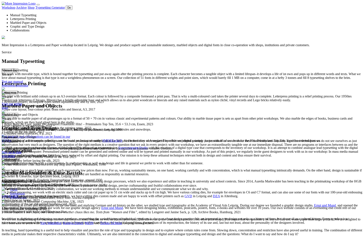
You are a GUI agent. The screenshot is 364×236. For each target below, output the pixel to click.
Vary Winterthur (50, 223)
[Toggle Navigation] (38, 4)
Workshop (8, 7)
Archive (21, 7)
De (69, 7)
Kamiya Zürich (73, 223)
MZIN (89, 223)
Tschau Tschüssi (111, 223)
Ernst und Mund (325, 205)
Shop (31, 7)
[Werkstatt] (19, 3)
